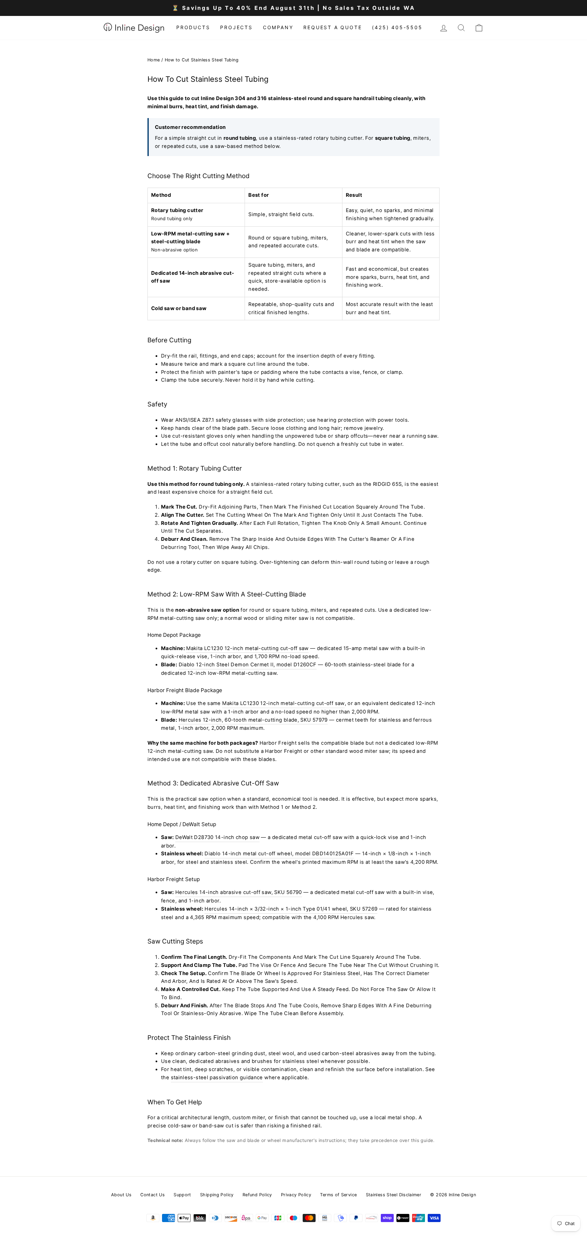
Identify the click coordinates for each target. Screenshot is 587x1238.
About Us (121, 1194)
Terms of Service (338, 1194)
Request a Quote (332, 27)
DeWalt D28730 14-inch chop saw (217, 837)
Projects (236, 27)
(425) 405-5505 (397, 27)
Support (182, 1194)
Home (153, 59)
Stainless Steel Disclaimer (394, 1194)
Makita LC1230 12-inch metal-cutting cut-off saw (247, 648)
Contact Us (152, 1194)
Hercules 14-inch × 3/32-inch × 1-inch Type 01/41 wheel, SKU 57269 (290, 909)
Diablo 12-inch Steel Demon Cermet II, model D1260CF (248, 665)
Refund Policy (257, 1194)
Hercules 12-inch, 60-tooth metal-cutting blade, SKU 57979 (253, 720)
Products (193, 27)
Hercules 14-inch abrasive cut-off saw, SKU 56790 (238, 892)
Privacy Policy (296, 1194)
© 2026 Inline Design (453, 1194)
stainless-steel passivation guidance (217, 1077)
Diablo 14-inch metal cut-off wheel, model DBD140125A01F (279, 854)
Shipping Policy (217, 1194)
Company (278, 27)
